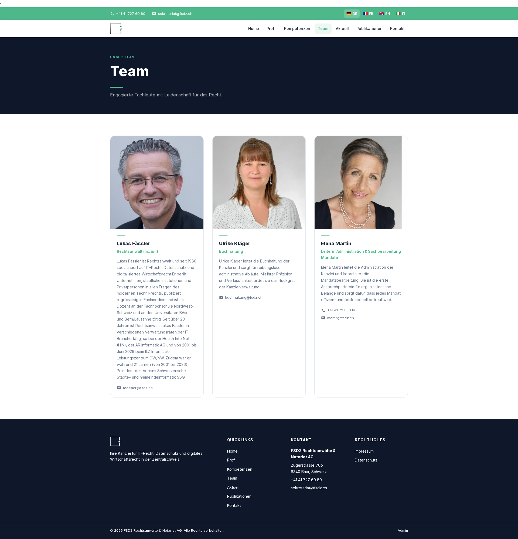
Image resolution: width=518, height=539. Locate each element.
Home (253, 28)
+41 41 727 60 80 (342, 310)
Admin (403, 530)
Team (323, 28)
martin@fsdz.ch (340, 318)
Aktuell (342, 28)
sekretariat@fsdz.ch (309, 488)
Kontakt (397, 28)
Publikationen (369, 28)
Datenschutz (366, 460)
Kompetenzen (297, 28)
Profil (272, 28)
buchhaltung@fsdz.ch (244, 297)
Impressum (364, 451)
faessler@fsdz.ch (138, 388)
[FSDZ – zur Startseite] (116, 28)
